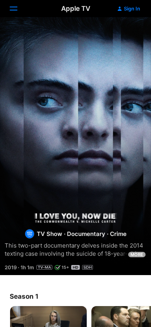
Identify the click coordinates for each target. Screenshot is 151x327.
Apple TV (75, 8)
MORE (136, 254)
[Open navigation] (18, 8)
